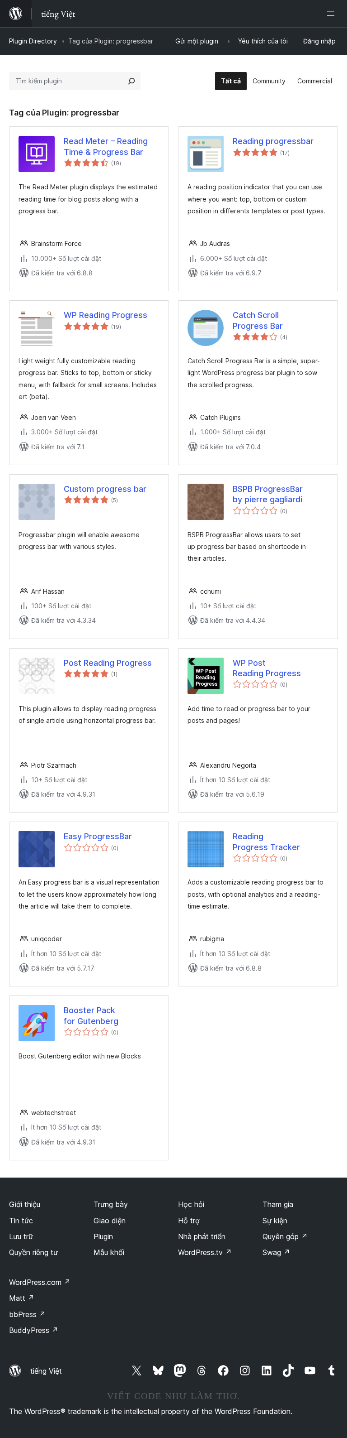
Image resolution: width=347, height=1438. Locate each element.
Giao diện (110, 1220)
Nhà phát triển (201, 1236)
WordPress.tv (205, 1252)
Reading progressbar (273, 141)
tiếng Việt (46, 1370)
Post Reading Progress (108, 663)
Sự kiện (275, 1220)
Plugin (103, 1236)
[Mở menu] (332, 13)
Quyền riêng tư (33, 1252)
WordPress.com (39, 1282)
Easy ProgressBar (98, 836)
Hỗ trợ (189, 1220)
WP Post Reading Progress (267, 668)
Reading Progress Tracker (266, 841)
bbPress (27, 1314)
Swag (276, 1252)
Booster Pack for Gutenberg (91, 1015)
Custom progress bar (105, 489)
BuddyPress (33, 1330)
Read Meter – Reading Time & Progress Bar (106, 146)
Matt (21, 1298)
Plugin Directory (33, 41)
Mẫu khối (109, 1252)
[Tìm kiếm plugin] (131, 81)
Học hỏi (191, 1204)
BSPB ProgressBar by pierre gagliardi (268, 494)
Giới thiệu (24, 1204)
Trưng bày (111, 1204)
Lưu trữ (21, 1236)
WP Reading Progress (105, 315)
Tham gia (278, 1204)
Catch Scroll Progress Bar (258, 320)
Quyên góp (285, 1236)
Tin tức (21, 1220)
